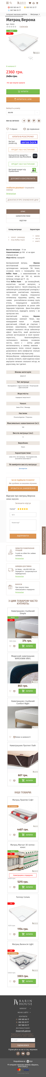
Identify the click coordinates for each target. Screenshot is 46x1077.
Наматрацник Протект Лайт (23, 745)
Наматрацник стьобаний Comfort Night (23, 702)
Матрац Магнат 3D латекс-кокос (22, 846)
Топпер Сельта (23, 897)
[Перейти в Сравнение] (33, 3)
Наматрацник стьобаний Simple (23, 612)
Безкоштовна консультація (44, 540)
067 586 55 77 (23, 1025)
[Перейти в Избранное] (30, 3)
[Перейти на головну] (23, 3)
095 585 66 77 (23, 1019)
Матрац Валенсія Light (22, 944)
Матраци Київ (23, 1073)
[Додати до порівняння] (13, 835)
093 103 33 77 (23, 1022)
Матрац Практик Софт (22, 800)
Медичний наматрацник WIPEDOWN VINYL (22, 657)
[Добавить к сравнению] (13, 646)
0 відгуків (24, 27)
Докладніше (23, 468)
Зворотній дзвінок (23, 1031)
